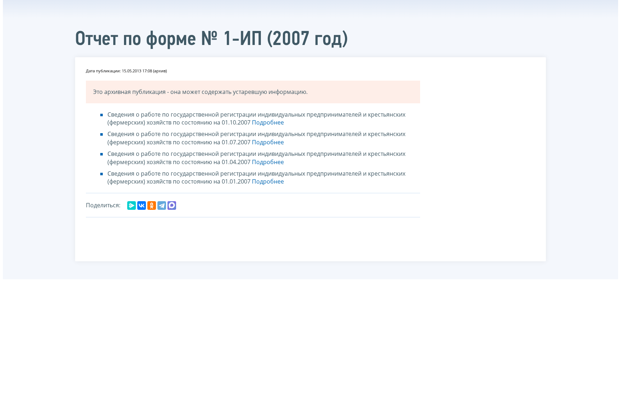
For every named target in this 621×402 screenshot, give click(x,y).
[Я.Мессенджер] (131, 205)
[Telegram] (161, 205)
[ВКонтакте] (141, 205)
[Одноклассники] (151, 205)
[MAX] (171, 205)
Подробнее (268, 122)
